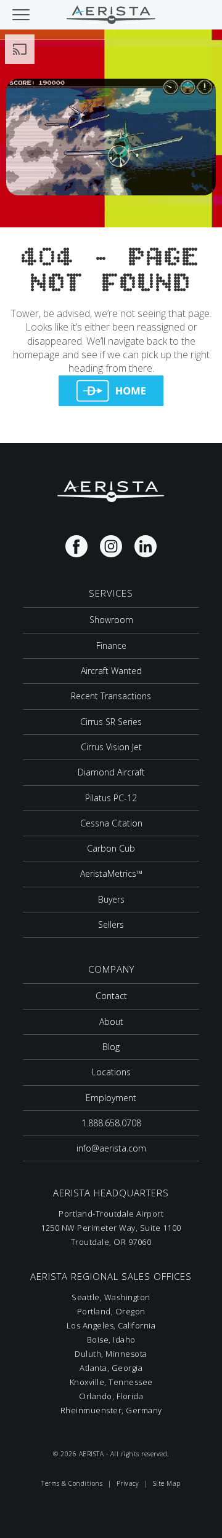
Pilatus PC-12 (111, 798)
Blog (111, 1047)
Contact (111, 996)
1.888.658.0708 (111, 1123)
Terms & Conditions (71, 1483)
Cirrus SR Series (111, 722)
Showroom (111, 620)
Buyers (111, 899)
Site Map (167, 1483)
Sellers (111, 924)
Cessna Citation (111, 823)
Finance (111, 645)
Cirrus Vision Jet (111, 747)
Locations (111, 1072)
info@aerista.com (111, 1148)
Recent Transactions (111, 696)
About (111, 1021)
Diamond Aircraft (111, 772)
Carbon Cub (111, 848)
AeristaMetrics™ (111, 873)
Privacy (128, 1483)
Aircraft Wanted (111, 671)
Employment (111, 1098)
